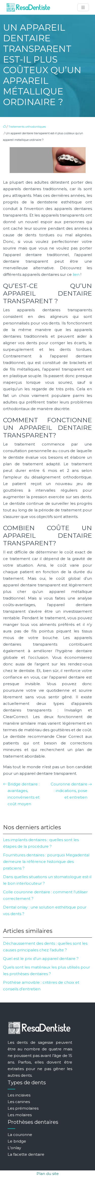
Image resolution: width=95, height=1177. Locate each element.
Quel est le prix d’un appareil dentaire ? (41, 958)
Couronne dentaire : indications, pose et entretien (69, 791)
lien (76, 274)
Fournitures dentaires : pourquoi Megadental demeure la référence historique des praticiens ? (46, 862)
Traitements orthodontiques (27, 126)
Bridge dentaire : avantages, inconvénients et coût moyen (24, 794)
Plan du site (47, 1173)
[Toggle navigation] (83, 7)
